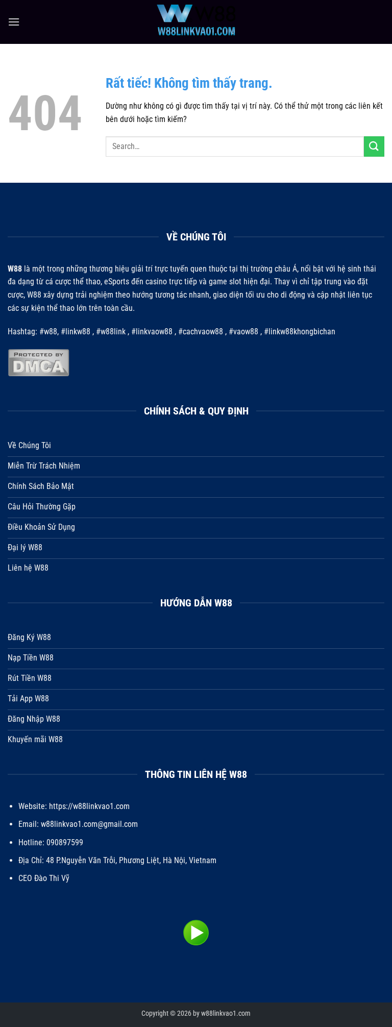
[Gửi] (374, 146)
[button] (14, 21)
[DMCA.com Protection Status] (38, 362)
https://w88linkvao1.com (89, 806)
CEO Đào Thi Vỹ (43, 878)
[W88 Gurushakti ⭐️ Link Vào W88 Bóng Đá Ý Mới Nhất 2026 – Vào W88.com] (196, 22)
